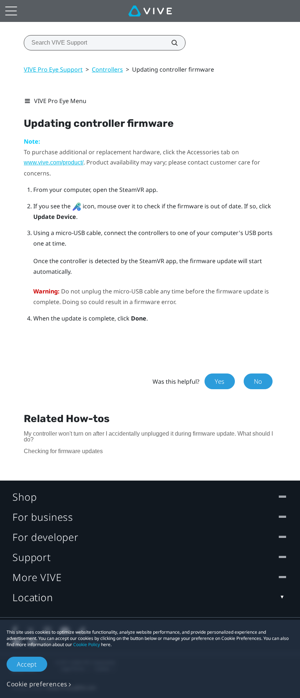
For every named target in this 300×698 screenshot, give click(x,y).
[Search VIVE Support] (170, 42)
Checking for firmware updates (63, 451)
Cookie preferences (37, 684)
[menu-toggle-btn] (11, 11)
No (258, 381)
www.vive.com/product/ (53, 162)
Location (32, 597)
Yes (220, 381)
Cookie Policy (86, 644)
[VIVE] (150, 10)
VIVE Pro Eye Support (53, 69)
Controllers (107, 69)
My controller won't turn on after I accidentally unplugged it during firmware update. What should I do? (148, 436)
